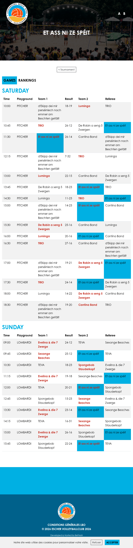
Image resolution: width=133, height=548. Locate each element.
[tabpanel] (66, 269)
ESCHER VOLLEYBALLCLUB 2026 (71, 529)
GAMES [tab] (9, 80)
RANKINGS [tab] (27, 80)
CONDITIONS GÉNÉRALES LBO (66, 525)
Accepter (112, 542)
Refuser (96, 542)
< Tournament (66, 69)
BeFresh (79, 535)
